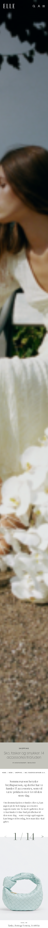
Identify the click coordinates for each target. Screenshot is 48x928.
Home (4, 772)
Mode (11, 772)
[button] (42, 836)
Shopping (24, 748)
